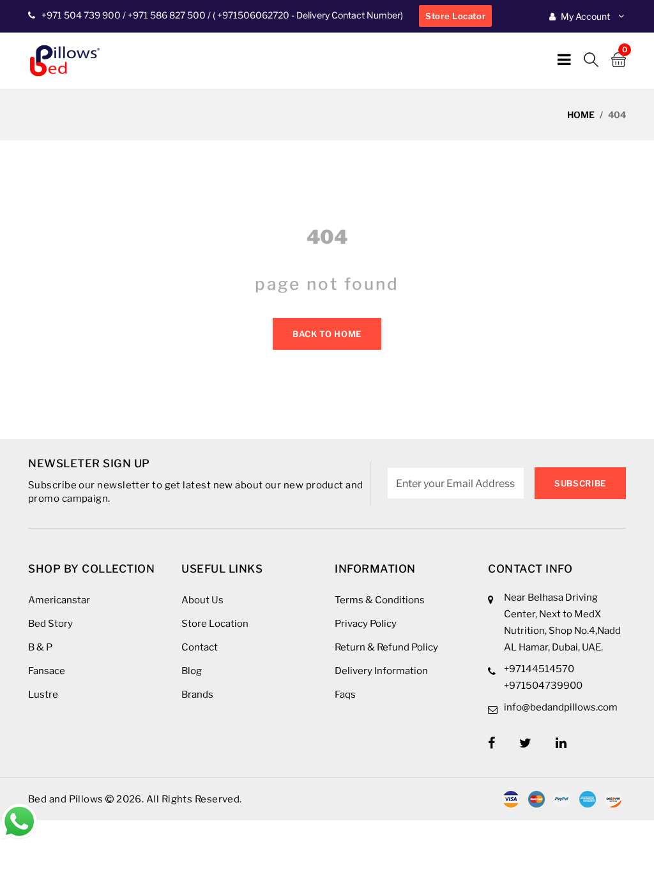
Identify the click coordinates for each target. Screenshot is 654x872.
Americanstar (59, 600)
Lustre (43, 694)
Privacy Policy (366, 623)
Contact (199, 647)
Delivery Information (381, 671)
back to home (327, 334)
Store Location (214, 623)
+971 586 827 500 (167, 15)
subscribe (580, 483)
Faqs (345, 694)
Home (581, 114)
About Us (202, 600)
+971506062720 (252, 15)
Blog (191, 671)
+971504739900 (543, 685)
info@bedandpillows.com (561, 707)
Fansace (46, 671)
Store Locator (455, 16)
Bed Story (50, 623)
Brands (197, 694)
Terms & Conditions (380, 600)
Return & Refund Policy (386, 647)
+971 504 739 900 (81, 15)
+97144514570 (539, 669)
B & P (40, 647)
